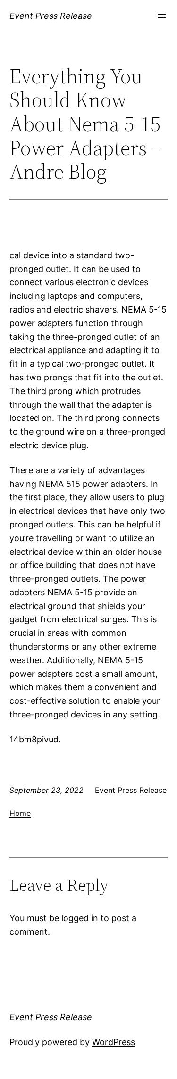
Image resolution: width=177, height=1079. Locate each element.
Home (20, 813)
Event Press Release (50, 16)
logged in (79, 918)
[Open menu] (162, 16)
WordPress (113, 1042)
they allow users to (107, 497)
